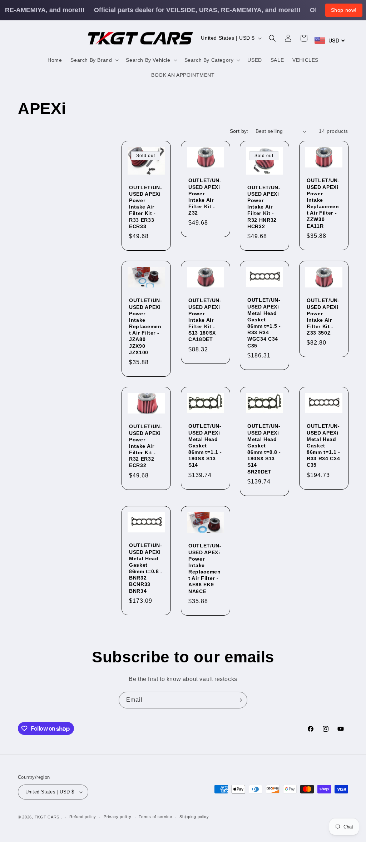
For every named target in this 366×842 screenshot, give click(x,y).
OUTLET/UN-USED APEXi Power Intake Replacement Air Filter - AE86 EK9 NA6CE (205, 568)
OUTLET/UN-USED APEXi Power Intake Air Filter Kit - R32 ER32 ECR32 (145, 446)
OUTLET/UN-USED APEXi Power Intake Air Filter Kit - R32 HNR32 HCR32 (264, 207)
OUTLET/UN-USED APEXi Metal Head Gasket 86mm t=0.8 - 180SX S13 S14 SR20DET (264, 449)
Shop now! (344, 10)
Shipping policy (194, 817)
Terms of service (155, 817)
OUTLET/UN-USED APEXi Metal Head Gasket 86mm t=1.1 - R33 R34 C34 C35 (323, 445)
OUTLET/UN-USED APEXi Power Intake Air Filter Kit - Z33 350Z (323, 317)
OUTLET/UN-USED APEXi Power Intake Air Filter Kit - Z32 (205, 197)
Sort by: (239, 131)
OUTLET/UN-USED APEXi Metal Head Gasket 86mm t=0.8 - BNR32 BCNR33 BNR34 (146, 568)
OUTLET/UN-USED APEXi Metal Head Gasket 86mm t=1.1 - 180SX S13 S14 (205, 445)
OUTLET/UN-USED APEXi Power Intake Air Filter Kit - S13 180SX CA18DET (205, 320)
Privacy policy (118, 817)
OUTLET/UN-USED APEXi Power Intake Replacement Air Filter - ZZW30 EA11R (323, 203)
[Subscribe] (239, 700)
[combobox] (330, 40)
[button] (94, 59)
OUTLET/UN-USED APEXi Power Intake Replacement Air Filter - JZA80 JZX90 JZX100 (145, 327)
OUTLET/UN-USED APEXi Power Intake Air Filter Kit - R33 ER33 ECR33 (145, 207)
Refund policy (82, 817)
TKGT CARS (47, 817)
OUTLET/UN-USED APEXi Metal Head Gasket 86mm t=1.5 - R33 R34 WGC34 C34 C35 (264, 323)
